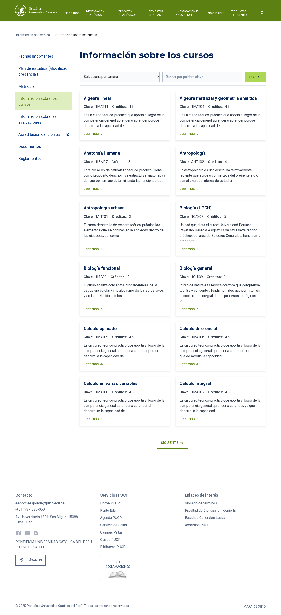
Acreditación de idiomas (39, 134)
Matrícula (26, 86)
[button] (72, 14)
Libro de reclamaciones (117, 564)
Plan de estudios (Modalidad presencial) (42, 71)
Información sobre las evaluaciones (37, 119)
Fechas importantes (35, 56)
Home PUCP (110, 503)
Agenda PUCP (111, 518)
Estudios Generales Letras (205, 518)
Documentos (29, 146)
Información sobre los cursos (76, 35)
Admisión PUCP (197, 525)
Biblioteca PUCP (113, 547)
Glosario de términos (201, 503)
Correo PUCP (110, 540)
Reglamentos (30, 158)
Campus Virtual (111, 532)
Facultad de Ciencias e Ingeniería (210, 510)
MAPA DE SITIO (254, 606)
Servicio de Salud (113, 525)
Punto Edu (108, 510)
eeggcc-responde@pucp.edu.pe (40, 503)
